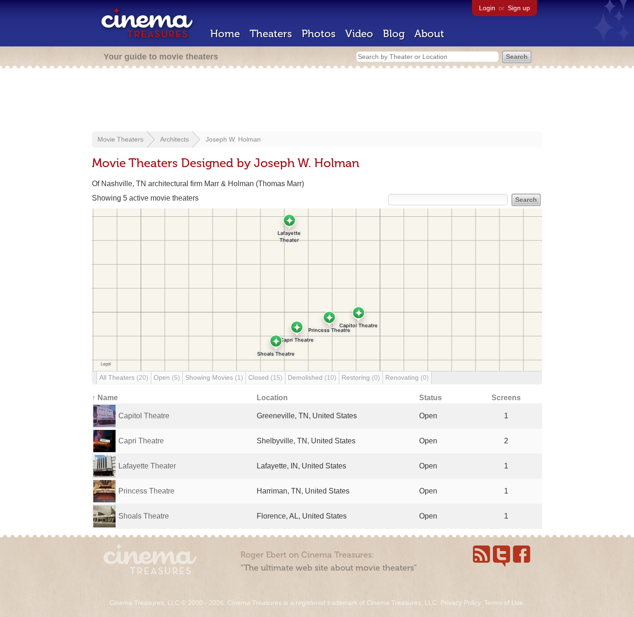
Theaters (271, 33)
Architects (174, 139)
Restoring (361, 377)
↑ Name (105, 398)
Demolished (312, 377)
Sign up (519, 8)
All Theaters (124, 377)
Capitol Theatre (143, 416)
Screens (506, 398)
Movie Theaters (120, 139)
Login (487, 8)
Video (359, 33)
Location (272, 398)
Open (167, 377)
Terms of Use (503, 602)
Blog (394, 33)
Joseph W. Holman (233, 139)
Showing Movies (214, 377)
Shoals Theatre (143, 516)
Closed (265, 377)
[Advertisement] (317, 101)
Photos (319, 33)
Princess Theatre (146, 491)
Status (430, 398)
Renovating (407, 377)
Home (225, 33)
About (429, 33)
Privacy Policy (460, 602)
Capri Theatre (141, 441)
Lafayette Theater (147, 466)
